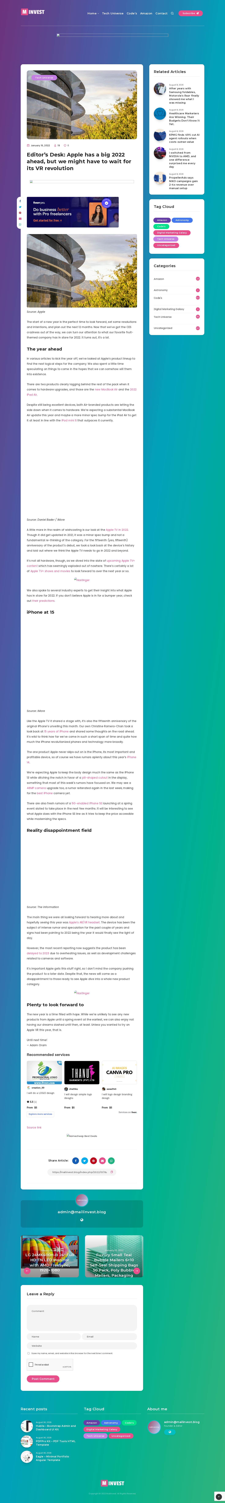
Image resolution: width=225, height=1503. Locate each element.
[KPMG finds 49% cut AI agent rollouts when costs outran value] (160, 135)
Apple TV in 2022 (117, 530)
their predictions (43, 601)
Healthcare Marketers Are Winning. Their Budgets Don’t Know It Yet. (184, 119)
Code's (161, 226)
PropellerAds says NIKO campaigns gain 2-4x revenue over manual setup (183, 183)
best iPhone (45, 793)
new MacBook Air (106, 389)
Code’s (132, 13)
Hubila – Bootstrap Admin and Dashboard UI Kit (56, 1428)
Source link (34, 1127)
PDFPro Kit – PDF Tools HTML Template (56, 1443)
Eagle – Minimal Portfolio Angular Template (52, 1458)
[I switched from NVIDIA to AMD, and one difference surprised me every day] (160, 153)
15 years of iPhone (56, 731)
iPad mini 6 (69, 420)
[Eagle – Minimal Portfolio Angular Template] (27, 1457)
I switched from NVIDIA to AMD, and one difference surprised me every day (182, 159)
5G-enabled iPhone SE (87, 803)
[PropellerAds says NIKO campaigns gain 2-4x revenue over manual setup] (160, 178)
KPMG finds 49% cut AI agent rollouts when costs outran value (184, 138)
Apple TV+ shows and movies (50, 571)
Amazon (146, 13)
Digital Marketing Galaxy (172, 232)
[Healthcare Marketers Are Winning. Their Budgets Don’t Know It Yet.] (160, 114)
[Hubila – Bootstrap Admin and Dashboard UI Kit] (27, 1426)
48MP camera (36, 788)
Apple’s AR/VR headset (84, 922)
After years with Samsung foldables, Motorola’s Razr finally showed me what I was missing (184, 95)
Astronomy (182, 220)
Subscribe (189, 13)
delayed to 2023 (38, 953)
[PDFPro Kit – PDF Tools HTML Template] (27, 1441)
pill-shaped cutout (95, 777)
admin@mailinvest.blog (82, 1212)
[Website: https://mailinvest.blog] (81, 1220)
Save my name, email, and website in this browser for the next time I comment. (72, 1353)
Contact (162, 13)
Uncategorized (166, 245)
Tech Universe (113, 13)
